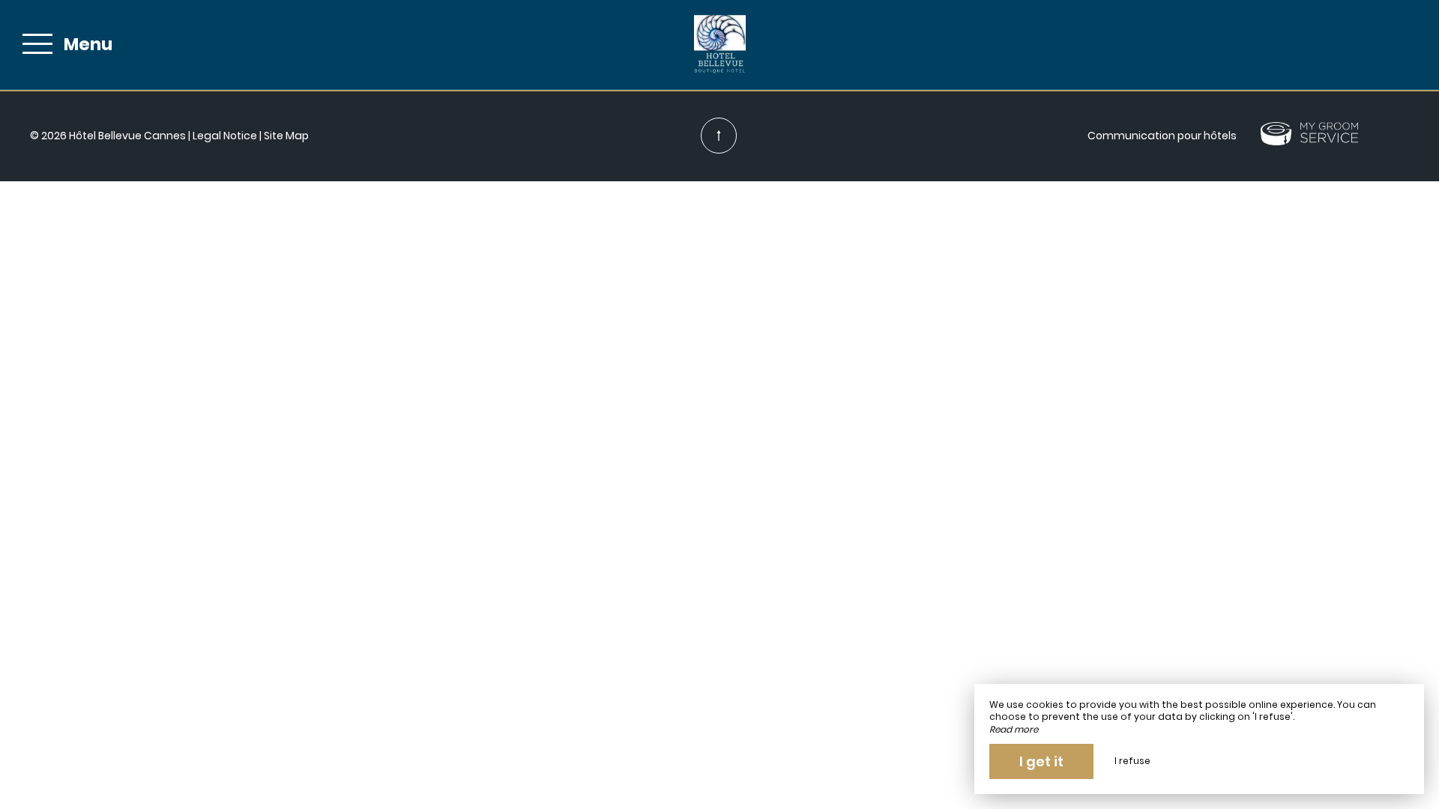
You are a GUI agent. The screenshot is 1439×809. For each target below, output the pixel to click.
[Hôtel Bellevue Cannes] (719, 44)
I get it (1041, 761)
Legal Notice (225, 135)
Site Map (286, 135)
